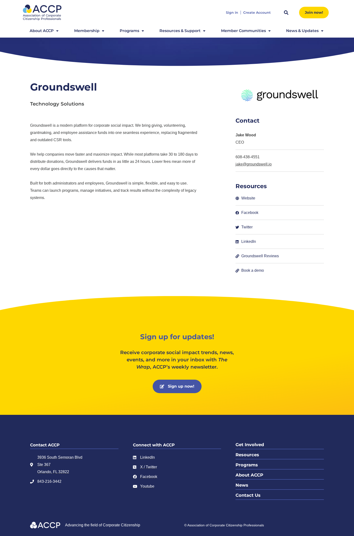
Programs (129, 30)
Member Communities (243, 30)
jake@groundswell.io (254, 164)
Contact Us (248, 495)
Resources (247, 454)
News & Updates (302, 30)
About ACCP (42, 30)
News (242, 485)
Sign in (232, 13)
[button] (286, 12)
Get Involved (250, 444)
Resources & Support (180, 30)
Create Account (257, 13)
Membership (86, 30)
